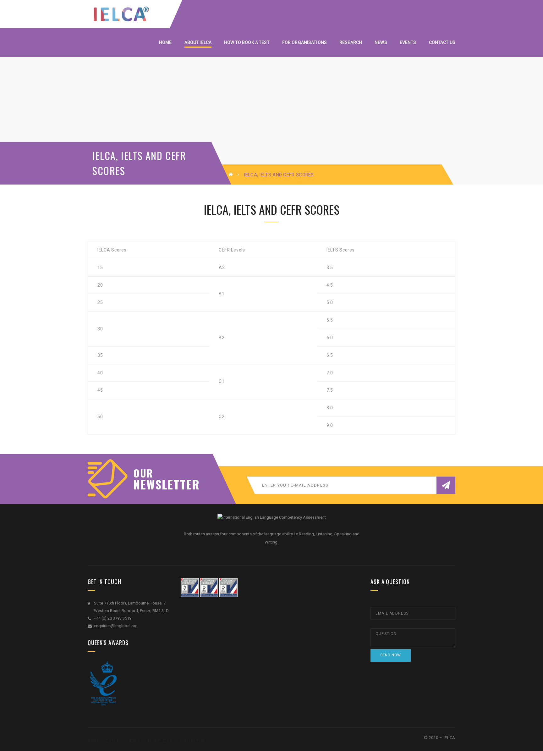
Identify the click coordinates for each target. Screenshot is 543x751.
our (143, 473)
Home (93, 741)
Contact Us (192, 741)
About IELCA (160, 741)
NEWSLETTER (163, 484)
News (134, 741)
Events (113, 741)
